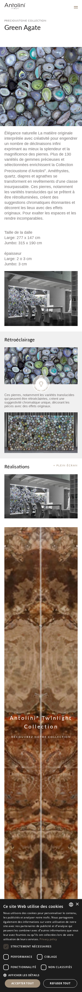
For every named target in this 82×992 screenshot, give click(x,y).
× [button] (77, 904)
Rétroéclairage (19, 339)
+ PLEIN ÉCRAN (65, 465)
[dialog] (41, 945)
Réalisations (17, 466)
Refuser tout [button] (60, 983)
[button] (41, 975)
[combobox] (71, 904)
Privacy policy (48, 939)
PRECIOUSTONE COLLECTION (25, 20)
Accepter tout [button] (22, 983)
